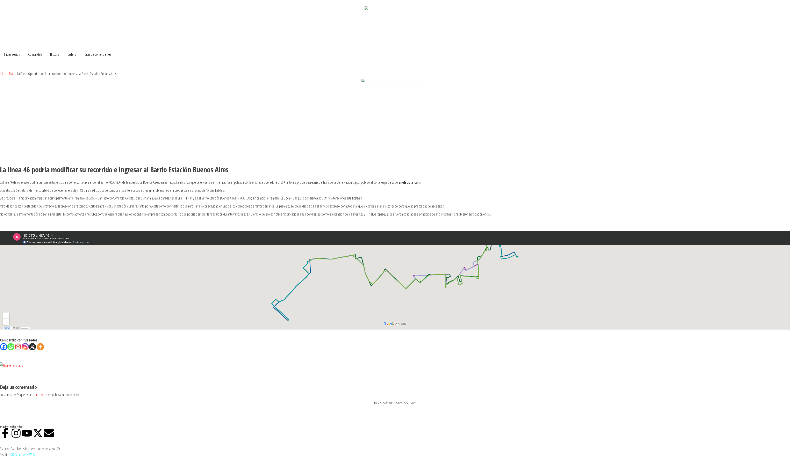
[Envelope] (49, 433)
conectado (39, 394)
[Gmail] (18, 346)
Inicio (3, 73)
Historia (54, 54)
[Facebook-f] (5, 433)
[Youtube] (27, 433)
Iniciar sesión (12, 54)
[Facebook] (3, 346)
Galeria (72, 54)
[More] (40, 346)
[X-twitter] (38, 433)
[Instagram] (25, 346)
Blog (11, 73)
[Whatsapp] (10, 346)
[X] (32, 346)
